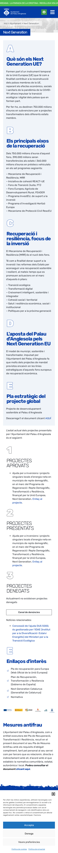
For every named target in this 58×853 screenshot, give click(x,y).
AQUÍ (48, 418)
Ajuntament (15, 23)
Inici (6, 23)
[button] (53, 794)
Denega (29, 833)
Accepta (29, 825)
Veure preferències (29, 842)
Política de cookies (19, 849)
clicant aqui (23, 769)
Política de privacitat (36, 849)
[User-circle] (44, 12)
